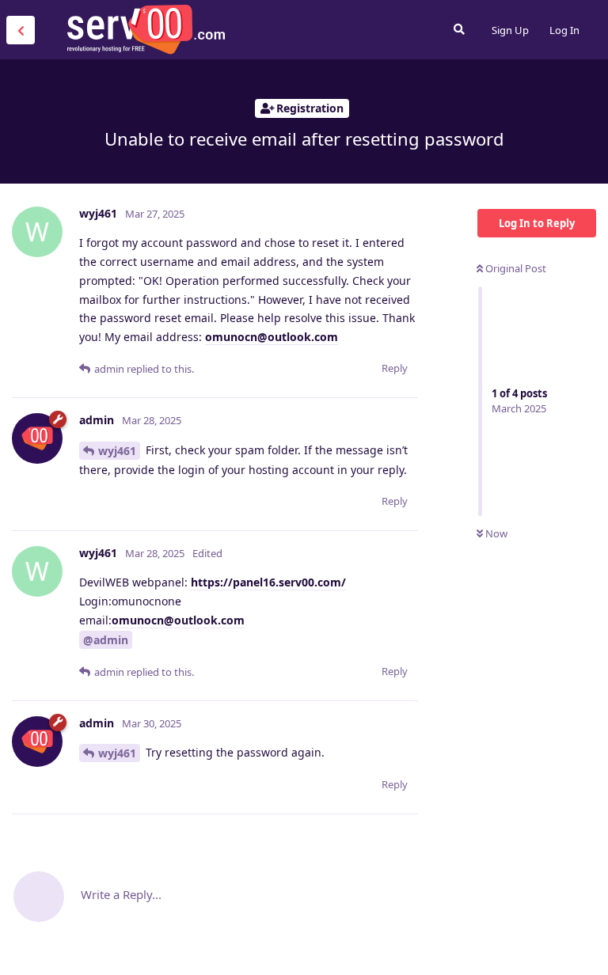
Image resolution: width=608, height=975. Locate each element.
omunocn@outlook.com (271, 336)
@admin (105, 639)
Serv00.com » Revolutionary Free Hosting (145, 29)
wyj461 (117, 450)
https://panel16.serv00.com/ (268, 582)
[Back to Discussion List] (20, 30)
